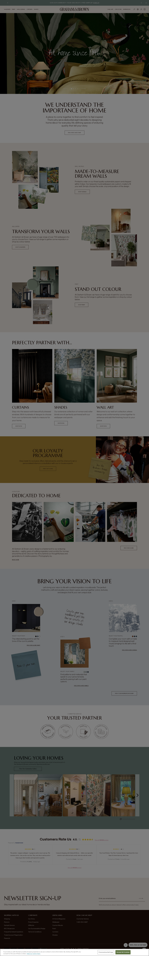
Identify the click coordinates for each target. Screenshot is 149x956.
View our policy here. (33, 954)
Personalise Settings (106, 952)
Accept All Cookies (123, 952)
